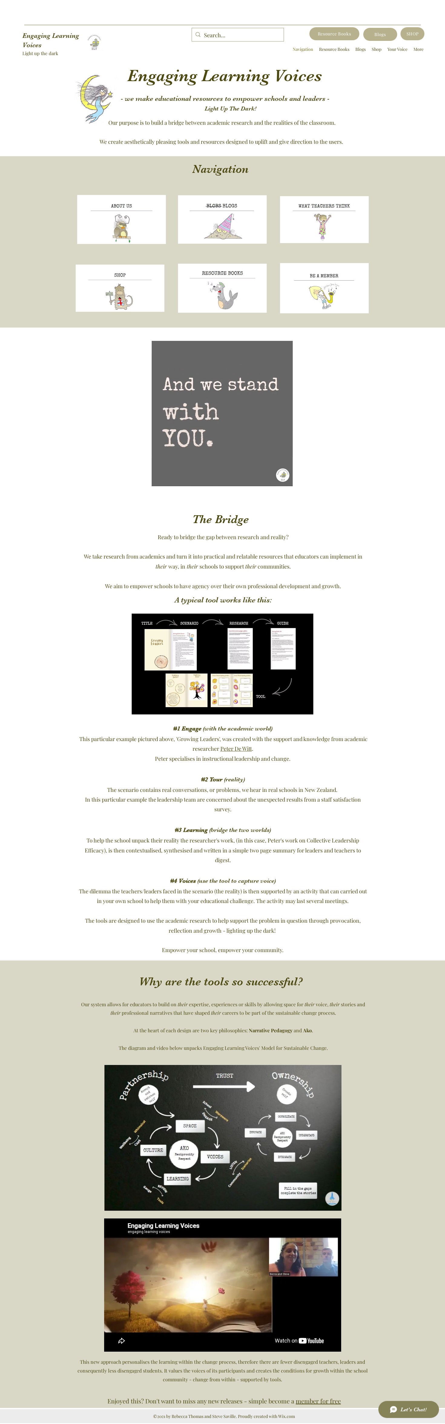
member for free (318, 1401)
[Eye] (120, 288)
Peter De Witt (236, 748)
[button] (285, 479)
